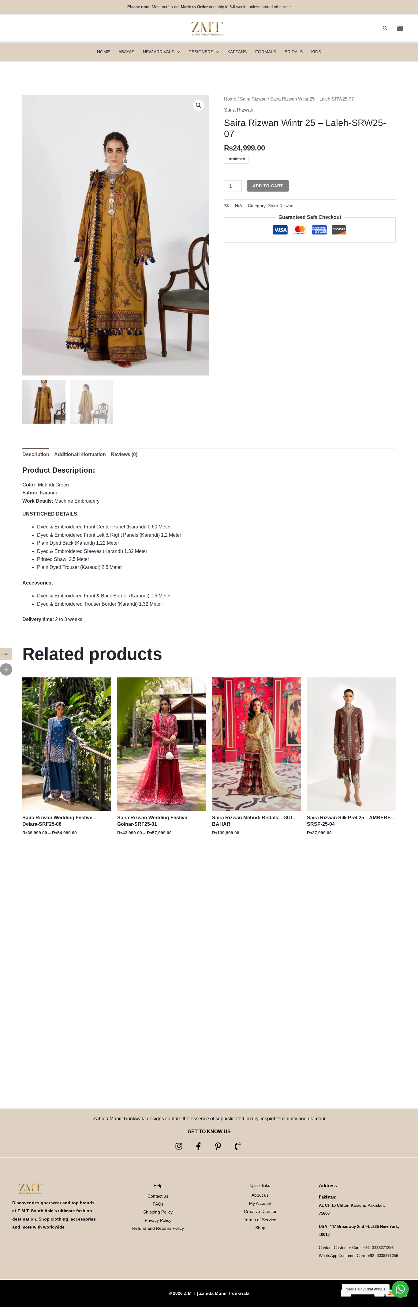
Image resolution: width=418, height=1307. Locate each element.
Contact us (157, 1196)
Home (230, 99)
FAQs (158, 1204)
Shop (260, 1227)
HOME (103, 51)
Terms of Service (260, 1219)
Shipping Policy (158, 1212)
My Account (260, 1203)
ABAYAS (126, 51)
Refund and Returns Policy (158, 1228)
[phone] (238, 1146)
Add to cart (268, 186)
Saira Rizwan (253, 99)
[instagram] (179, 1146)
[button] (385, 28)
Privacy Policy (158, 1220)
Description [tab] (35, 454)
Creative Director (260, 1211)
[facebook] (199, 1146)
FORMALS (265, 51)
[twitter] (219, 1146)
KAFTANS (237, 51)
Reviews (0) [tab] (124, 454)
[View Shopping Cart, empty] (400, 28)
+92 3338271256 (378, 1247)
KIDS (316, 51)
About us (260, 1195)
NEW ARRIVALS (158, 51)
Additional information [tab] (80, 454)
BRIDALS (294, 51)
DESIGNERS (200, 51)
